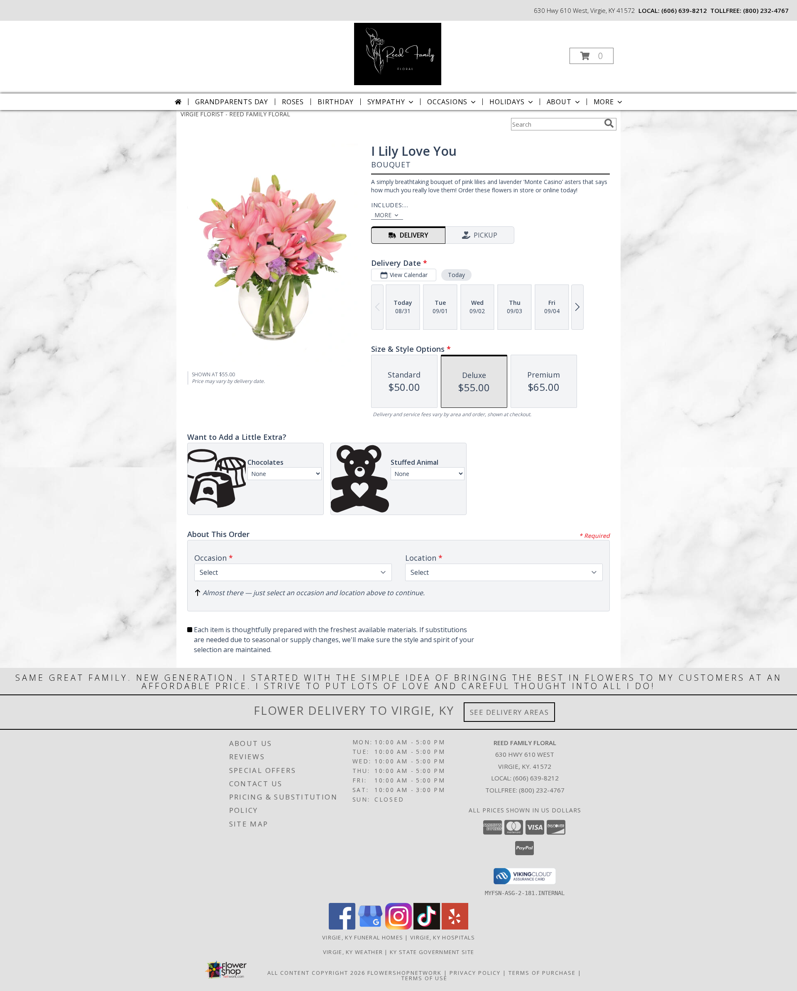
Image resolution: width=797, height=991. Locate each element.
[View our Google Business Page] (370, 927)
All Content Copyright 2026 (316, 972)
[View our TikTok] (426, 927)
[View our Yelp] (455, 927)
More (604, 101)
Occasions (447, 101)
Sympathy (386, 101)
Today (456, 275)
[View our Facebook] (342, 927)
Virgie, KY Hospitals (442, 937)
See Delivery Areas (509, 712)
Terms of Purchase (542, 972)
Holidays (506, 101)
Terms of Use (424, 978)
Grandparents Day (231, 101)
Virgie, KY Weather (353, 952)
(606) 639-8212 (684, 10)
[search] (609, 123)
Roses (293, 101)
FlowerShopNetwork (404, 972)
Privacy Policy (475, 972)
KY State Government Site (432, 952)
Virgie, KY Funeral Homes (362, 937)
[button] (592, 56)
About (559, 101)
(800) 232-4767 (766, 10)
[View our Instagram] (398, 927)
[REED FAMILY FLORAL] (397, 53)
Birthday (335, 101)
